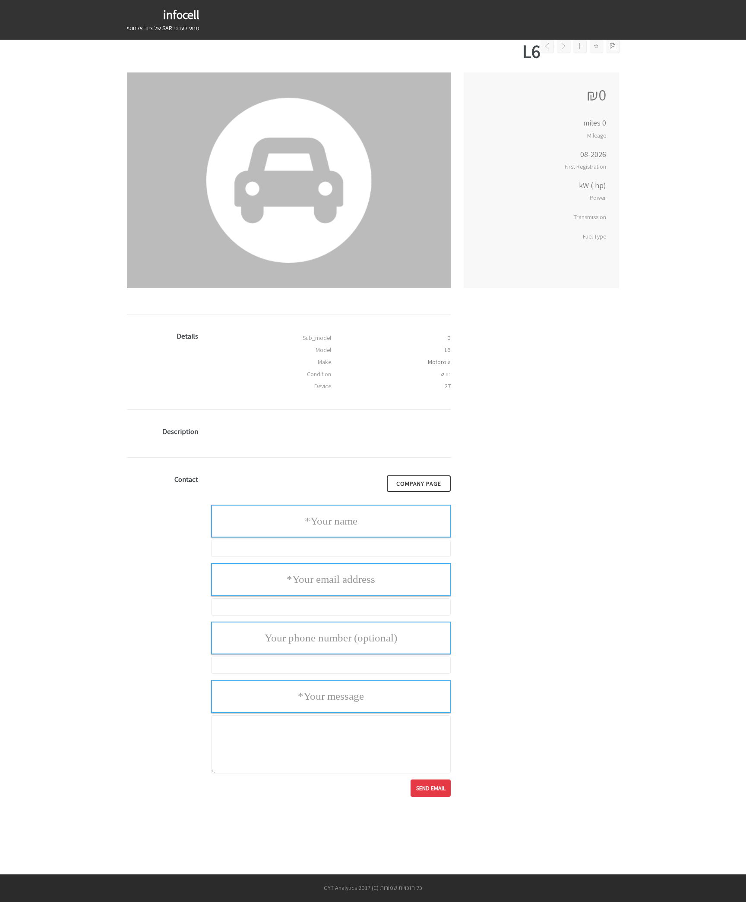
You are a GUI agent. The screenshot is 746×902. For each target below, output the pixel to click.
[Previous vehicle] (547, 46)
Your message (331, 696)
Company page (418, 483)
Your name (331, 521)
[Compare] (579, 46)
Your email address (331, 579)
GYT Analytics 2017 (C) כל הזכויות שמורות (373, 888)
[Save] (596, 46)
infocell (181, 14)
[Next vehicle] (563, 46)
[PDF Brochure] (612, 46)
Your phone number (331, 638)
